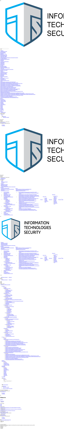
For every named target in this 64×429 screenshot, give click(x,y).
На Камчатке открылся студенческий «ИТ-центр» (7, 410)
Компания (5, 368)
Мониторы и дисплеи (9, 294)
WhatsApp (3, 125)
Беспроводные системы (10, 321)
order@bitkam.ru (3, 122)
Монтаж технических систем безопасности (12, 347)
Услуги (5, 338)
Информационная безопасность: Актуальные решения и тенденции (10, 407)
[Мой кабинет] (0, 276)
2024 (1, 404)
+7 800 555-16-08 (3, 112)
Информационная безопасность (10, 354)
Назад (7, 289)
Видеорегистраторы (10, 314)
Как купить (5, 362)
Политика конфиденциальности (6, 419)
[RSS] (0, 395)
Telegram (3, 417)
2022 (1, 405)
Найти (1, 421)
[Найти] (1, 49)
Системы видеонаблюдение (10, 306)
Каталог (5, 287)
